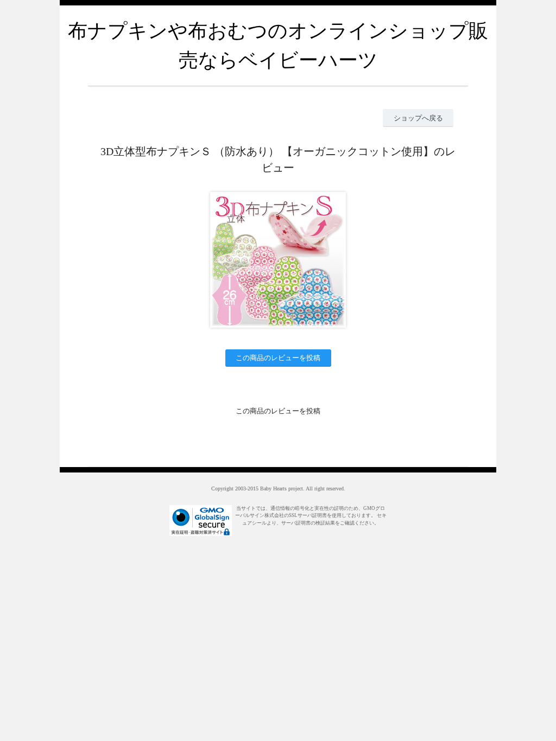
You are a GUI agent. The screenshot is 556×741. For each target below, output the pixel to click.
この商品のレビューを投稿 (278, 358)
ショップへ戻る (418, 118)
